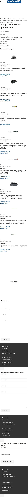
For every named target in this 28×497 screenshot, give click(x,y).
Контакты (14, 290)
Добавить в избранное (5, 36)
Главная (2, 18)
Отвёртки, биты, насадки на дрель (14, 20)
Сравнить (2, 34)
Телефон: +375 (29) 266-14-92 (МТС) (11, 268)
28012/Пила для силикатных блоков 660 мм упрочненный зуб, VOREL (13, 145)
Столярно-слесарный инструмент (8, 39)
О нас (14, 287)
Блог (14, 289)
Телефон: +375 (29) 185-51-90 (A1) (11, 266)
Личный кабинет (14, 292)
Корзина (14, 293)
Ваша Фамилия (4, 380)
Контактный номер (5, 308)
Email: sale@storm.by (7, 275)
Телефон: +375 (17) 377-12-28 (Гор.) (11, 271)
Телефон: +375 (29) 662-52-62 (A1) (11, 262)
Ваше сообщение (5, 320)
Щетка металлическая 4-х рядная (13, 246)
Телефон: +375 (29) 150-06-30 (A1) (11, 264)
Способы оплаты (14, 296)
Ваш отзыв (3, 392)
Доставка (14, 295)
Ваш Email (3, 314)
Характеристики (4, 41)
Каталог (6, 18)
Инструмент (11, 18)
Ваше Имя (3, 302)
